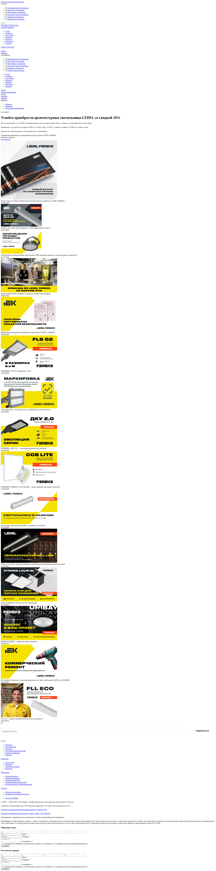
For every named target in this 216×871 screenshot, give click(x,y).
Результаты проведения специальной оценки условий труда (24, 810)
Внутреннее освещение (16, 12)
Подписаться (202, 731)
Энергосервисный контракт (16, 782)
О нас (7, 31)
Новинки (8, 106)
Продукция (9, 763)
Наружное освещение (15, 10)
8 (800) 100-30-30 (7, 47)
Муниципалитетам (12, 780)
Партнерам (5, 772)
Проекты (8, 37)
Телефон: (26, 837)
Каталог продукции (13, 792)
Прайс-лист (14, 25)
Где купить (9, 35)
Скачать (8, 43)
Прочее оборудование (15, 19)
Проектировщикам (12, 778)
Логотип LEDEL (11, 798)
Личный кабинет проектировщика (18, 784)
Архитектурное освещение (17, 15)
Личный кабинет (7, 27)
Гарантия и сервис (12, 767)
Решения (8, 769)
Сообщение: (27, 841)
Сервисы (8, 33)
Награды (8, 745)
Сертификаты (10, 747)
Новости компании (12, 753)
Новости (8, 39)
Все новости (5, 139)
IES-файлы (5, 25)
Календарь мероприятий (14, 108)
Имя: (24, 834)
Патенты (8, 749)
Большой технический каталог (17, 794)
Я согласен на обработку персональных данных (25, 738)
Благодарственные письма (15, 751)
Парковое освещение (15, 17)
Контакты (9, 41)
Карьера (8, 755)
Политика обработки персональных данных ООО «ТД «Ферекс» (26, 813)
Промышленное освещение (18, 8)
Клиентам (5, 759)
